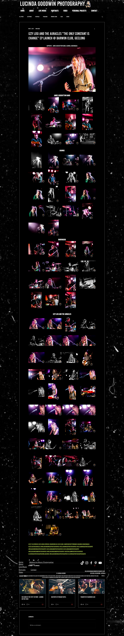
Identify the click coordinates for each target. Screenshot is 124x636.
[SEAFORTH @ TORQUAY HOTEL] (62, 586)
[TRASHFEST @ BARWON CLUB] (91, 586)
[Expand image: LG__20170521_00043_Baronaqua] (88, 283)
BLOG (62, 16)
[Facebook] (91, 563)
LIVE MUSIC (29, 16)
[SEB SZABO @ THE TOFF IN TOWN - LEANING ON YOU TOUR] (32, 586)
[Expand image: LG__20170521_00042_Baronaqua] (36, 300)
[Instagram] (87, 563)
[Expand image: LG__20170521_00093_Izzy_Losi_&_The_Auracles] (70, 513)
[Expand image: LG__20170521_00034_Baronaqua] (88, 249)
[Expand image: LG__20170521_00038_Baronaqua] (36, 283)
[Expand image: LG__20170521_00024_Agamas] (88, 194)
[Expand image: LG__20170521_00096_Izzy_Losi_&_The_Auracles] (53, 530)
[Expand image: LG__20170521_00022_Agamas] (70, 194)
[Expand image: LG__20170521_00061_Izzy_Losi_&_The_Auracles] (88, 374)
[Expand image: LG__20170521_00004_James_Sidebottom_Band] (88, 105)
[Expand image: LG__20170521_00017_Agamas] (36, 177)
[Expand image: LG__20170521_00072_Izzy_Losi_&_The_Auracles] (88, 427)
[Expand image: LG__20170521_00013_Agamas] (36, 160)
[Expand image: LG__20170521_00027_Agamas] (70, 211)
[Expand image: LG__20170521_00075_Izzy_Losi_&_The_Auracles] (53, 444)
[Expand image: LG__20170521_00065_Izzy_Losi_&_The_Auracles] (88, 391)
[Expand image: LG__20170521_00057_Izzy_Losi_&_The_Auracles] (36, 374)
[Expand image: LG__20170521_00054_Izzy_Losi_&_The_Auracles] (88, 341)
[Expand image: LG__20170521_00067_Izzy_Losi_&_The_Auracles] (53, 410)
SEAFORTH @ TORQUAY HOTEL (58, 597)
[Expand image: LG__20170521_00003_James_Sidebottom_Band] (53, 105)
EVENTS (67, 16)
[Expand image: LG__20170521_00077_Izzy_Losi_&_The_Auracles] (88, 444)
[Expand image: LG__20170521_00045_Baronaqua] (70, 300)
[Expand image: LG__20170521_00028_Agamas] (88, 211)
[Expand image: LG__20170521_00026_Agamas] (53, 211)
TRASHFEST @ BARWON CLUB (88, 597)
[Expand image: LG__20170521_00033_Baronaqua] (70, 249)
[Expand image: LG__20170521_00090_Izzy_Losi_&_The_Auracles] (70, 496)
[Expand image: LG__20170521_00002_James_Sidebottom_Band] (36, 105)
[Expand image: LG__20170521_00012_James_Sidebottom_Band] (88, 139)
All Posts (21, 16)
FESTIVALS (37, 16)
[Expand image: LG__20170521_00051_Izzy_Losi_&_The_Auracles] (53, 341)
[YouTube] (100, 563)
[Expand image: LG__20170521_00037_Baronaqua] (70, 266)
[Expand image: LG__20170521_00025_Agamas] (36, 211)
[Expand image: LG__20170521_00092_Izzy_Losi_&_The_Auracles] (53, 513)
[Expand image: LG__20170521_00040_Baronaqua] (53, 283)
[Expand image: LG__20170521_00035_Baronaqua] (36, 266)
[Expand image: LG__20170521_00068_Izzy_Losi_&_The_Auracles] (70, 410)
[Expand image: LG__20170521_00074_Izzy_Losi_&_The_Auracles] (36, 444)
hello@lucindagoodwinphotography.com (95, 571)
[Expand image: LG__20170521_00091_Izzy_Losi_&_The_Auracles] (88, 496)
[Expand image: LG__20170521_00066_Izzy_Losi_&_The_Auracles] (36, 410)
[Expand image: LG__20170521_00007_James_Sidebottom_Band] (53, 122)
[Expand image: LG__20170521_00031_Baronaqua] (36, 249)
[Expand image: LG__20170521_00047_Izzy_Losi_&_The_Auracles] (53, 324)
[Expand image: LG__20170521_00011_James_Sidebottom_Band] (70, 139)
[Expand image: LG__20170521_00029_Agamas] (36, 228)
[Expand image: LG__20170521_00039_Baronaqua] (88, 266)
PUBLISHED (45, 16)
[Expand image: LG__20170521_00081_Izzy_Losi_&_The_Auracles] (36, 478)
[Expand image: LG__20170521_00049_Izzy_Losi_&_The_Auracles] (88, 324)
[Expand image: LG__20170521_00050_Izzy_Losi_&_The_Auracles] (36, 341)
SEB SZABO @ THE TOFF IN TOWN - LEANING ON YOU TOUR (32, 598)
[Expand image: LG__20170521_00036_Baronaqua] (53, 266)
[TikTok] (82, 563)
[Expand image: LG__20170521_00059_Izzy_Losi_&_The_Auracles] (53, 374)
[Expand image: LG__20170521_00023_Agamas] (53, 194)
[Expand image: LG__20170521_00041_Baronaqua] (70, 283)
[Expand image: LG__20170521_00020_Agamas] (88, 177)
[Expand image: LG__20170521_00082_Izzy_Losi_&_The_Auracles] (88, 461)
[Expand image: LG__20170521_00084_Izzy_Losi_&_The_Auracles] (70, 478)
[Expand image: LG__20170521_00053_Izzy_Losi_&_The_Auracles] (70, 341)
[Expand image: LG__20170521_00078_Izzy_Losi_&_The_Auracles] (36, 461)
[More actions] (94, 29)
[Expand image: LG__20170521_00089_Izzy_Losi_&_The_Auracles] (36, 513)
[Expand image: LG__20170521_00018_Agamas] (53, 177)
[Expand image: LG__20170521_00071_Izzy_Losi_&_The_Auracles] (53, 427)
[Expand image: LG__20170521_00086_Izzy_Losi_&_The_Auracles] (53, 496)
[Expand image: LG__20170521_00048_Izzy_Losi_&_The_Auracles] (70, 324)
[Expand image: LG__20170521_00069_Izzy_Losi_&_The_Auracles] (88, 410)
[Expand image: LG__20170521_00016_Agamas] (88, 160)
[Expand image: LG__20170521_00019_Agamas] (70, 177)
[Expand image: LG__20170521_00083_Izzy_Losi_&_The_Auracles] (53, 478)
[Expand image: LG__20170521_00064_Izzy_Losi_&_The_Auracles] (53, 391)
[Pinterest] (96, 563)
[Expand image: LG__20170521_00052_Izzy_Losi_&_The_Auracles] (36, 358)
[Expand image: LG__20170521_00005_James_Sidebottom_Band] (36, 122)
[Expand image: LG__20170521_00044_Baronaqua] (53, 300)
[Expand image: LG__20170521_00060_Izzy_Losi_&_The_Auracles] (70, 374)
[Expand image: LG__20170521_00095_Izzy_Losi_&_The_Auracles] (88, 513)
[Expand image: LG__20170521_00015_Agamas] (70, 160)
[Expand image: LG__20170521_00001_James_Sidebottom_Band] (70, 105)
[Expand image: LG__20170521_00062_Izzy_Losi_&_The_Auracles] (36, 391)
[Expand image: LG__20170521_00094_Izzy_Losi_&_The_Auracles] (36, 530)
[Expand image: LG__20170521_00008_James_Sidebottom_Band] (88, 122)
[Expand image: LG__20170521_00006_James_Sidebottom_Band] (70, 122)
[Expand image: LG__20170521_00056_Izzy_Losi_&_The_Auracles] (70, 358)
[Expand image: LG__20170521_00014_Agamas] (53, 160)
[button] (79, 11)
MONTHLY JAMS (54, 16)
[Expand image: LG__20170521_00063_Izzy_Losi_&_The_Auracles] (70, 391)
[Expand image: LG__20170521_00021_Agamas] (36, 194)
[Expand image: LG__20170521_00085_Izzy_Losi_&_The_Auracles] (88, 478)
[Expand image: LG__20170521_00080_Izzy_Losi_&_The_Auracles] (70, 461)
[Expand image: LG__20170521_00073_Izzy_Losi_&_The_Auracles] (70, 427)
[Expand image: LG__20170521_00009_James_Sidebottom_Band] (36, 139)
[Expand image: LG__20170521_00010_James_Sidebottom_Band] (53, 139)
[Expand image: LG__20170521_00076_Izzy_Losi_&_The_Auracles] (70, 444)
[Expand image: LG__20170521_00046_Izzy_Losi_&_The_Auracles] (36, 324)
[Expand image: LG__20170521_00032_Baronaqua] (53, 249)
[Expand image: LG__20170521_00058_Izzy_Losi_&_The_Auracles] (88, 358)
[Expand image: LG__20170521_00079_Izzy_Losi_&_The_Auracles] (53, 461)
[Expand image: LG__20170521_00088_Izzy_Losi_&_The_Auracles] (36, 496)
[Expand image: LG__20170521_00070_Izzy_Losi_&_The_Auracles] (36, 427)
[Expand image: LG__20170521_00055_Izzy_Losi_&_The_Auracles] (53, 358)
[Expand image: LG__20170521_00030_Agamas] (53, 228)
